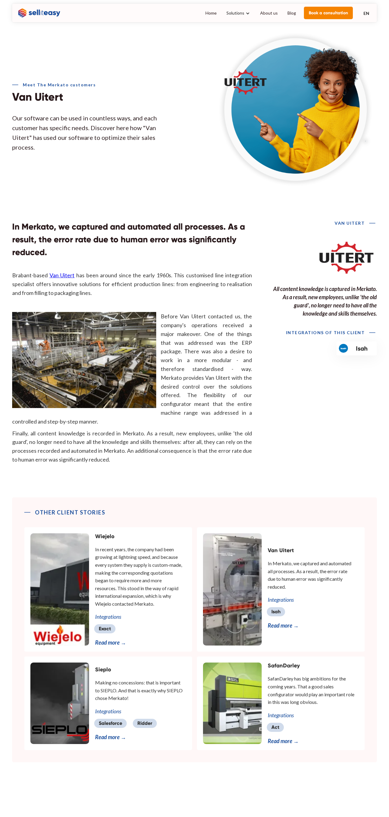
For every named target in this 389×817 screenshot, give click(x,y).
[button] (238, 13)
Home (211, 13)
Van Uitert (62, 275)
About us (269, 13)
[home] (37, 13)
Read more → (110, 642)
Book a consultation (328, 13)
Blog (291, 13)
